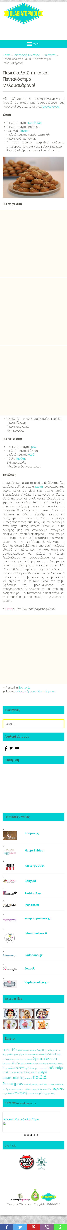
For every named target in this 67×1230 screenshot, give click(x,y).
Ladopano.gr (34, 955)
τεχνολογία (8, 1093)
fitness (19, 1050)
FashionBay (33, 893)
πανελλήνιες (17, 1089)
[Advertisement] (33, 243)
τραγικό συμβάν (36, 1093)
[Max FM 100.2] (27, 1169)
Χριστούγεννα (50, 106)
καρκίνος (7, 1072)
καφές (14, 1072)
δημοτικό (8, 1068)
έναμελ (30, 968)
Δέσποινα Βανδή (31, 1054)
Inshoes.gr (32, 905)
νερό (31, 454)
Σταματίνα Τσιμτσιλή (18, 1059)
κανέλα (20, 458)
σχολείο (58, 1089)
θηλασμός (44, 1068)
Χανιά (29, 1059)
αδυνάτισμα (17, 1063)
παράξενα (26, 1089)
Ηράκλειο (50, 1054)
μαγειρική (35, 1072)
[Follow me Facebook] (6, 749)
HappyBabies (34, 850)
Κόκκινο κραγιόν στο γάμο (21, 1119)
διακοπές (18, 1068)
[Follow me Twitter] (11, 749)
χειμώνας (50, 1093)
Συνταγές (24, 687)
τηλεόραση (21, 1093)
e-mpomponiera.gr (38, 918)
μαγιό (43, 1072)
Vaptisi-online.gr (36, 982)
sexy (34, 1050)
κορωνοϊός (23, 1072)
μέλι (33, 447)
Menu (36, 44)
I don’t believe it (36, 933)
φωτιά (39, 486)
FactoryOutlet (35, 865)
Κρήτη (58, 1054)
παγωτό (28, 1078)
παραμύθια (37, 1089)
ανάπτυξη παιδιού (31, 1064)
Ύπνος (58, 1050)
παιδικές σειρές (31, 1084)
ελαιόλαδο (35, 123)
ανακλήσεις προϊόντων (48, 1063)
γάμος (60, 1063)
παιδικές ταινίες (46, 1084)
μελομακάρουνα (25, 691)
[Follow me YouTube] (17, 749)
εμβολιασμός (32, 1068)
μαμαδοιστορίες (13, 1078)
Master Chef (27, 1050)
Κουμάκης (32, 833)
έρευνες (6, 1063)
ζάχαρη (24, 131)
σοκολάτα (47, 1089)
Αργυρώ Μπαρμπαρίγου (13, 1054)
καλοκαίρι (56, 1067)
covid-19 (9, 1049)
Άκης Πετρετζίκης (45, 1050)
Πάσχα (7, 1059)
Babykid (30, 881)
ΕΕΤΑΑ (41, 1054)
